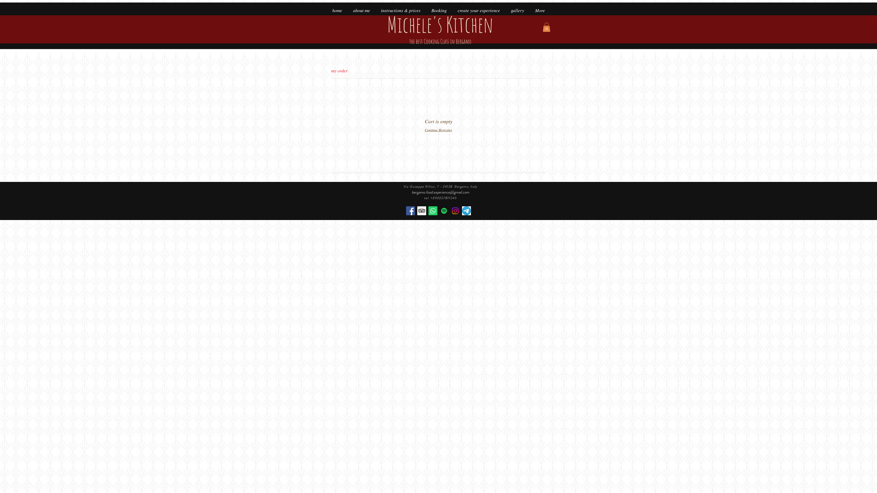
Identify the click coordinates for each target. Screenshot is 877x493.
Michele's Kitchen (440, 27)
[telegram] (466, 210)
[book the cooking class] (432, 210)
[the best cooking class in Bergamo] (421, 210)
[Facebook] (410, 210)
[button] (546, 27)
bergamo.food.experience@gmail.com (440, 192)
